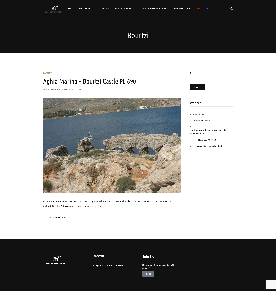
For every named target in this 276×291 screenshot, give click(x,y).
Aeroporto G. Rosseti (201, 120)
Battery (47, 73)
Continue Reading (57, 217)
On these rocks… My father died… (208, 146)
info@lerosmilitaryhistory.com (108, 265)
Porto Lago (103, 8)
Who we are (85, 8)
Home (71, 8)
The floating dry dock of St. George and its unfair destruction (208, 132)
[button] (148, 274)
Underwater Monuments (155, 8)
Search (193, 73)
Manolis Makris (51, 89)
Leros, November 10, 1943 (204, 139)
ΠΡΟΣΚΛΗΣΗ (198, 114)
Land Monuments (124, 8)
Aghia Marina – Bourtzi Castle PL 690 (89, 81)
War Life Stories (182, 8)
